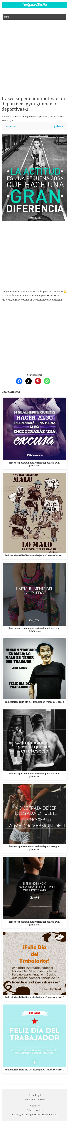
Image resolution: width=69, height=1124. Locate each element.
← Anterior (9, 126)
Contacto (35, 1105)
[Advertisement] (34, 55)
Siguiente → (59, 126)
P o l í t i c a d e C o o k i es (35, 1099)
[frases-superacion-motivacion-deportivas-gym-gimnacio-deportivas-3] (34, 177)
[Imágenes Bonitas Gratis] (34, 7)
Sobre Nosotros (35, 1110)
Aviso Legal (35, 1095)
